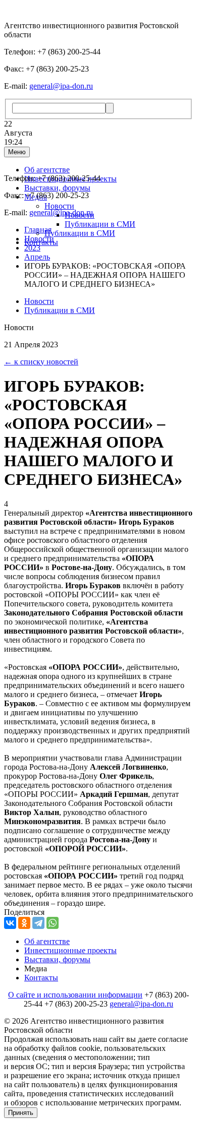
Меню (17, 152)
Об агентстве (47, 169)
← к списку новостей (41, 361)
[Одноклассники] (24, 923)
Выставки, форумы (57, 187)
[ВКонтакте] (10, 923)
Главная (38, 229)
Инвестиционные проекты (70, 950)
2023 (32, 247)
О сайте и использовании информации (75, 994)
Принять (20, 1112)
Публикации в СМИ (100, 224)
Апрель (37, 257)
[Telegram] (38, 923)
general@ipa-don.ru (61, 86)
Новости (59, 206)
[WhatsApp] (52, 923)
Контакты (41, 977)
